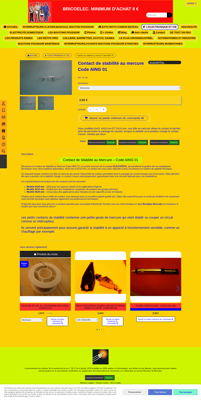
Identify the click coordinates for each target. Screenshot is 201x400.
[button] (97, 329)
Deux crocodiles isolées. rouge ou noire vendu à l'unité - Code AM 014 (100, 307)
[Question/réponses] (3, 144)
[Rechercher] (169, 15)
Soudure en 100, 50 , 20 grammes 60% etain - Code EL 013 (45, 307)
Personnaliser (134, 392)
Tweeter (83, 141)
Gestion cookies (102, 383)
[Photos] (3, 137)
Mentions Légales (87, 383)
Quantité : (82, 109)
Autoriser (110, 142)
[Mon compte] (3, 103)
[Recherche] (3, 151)
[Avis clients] (3, 110)
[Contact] (3, 117)
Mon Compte (116, 383)
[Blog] (3, 124)
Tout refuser (160, 392)
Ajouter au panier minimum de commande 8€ (57, 321)
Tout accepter (185, 392)
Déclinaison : (83, 83)
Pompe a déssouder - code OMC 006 (156, 306)
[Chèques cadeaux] (3, 130)
